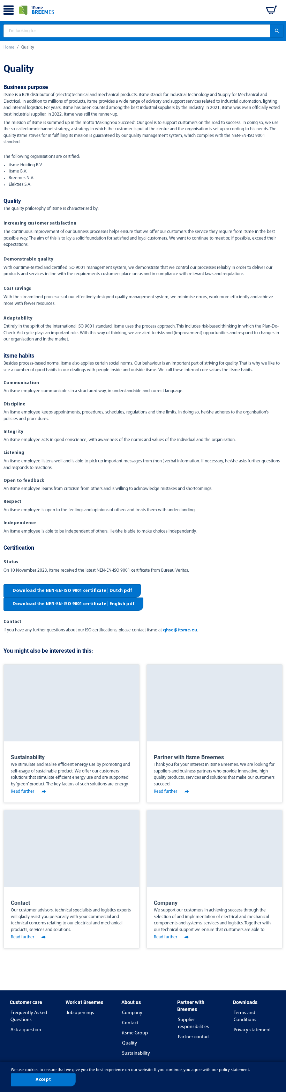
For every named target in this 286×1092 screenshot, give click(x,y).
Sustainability (136, 1053)
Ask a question (25, 1030)
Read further (22, 791)
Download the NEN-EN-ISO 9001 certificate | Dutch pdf (72, 590)
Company (132, 1013)
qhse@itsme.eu (180, 630)
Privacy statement (252, 1030)
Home (8, 47)
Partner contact (194, 1037)
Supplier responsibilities (193, 1023)
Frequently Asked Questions (28, 1016)
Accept (43, 1079)
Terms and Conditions (245, 1016)
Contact (130, 1023)
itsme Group (135, 1033)
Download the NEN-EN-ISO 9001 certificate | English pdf (73, 604)
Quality (129, 1043)
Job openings (80, 1013)
